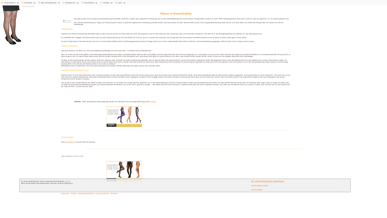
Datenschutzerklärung (86, 193)
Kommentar (70, 142)
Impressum (65, 193)
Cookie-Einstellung (102, 193)
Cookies (153, 102)
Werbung (114, 193)
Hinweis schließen (257, 189)
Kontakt (74, 193)
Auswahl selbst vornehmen (259, 185)
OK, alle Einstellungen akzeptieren (268, 181)
